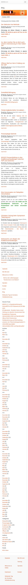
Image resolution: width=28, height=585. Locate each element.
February (4, 360)
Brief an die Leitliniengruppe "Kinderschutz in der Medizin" (11, 278)
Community (5, 527)
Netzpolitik (20, 26)
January (4, 353)
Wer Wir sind (5, 271)
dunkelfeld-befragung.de (11, 102)
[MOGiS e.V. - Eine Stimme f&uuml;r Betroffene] (14, 12)
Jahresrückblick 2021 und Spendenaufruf (13, 326)
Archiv (4, 289)
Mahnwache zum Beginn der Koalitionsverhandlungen (10, 239)
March (4, 334)
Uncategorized (6, 533)
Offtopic (3, 197)
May (3, 465)
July (3, 368)
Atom (7, 550)
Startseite (4, 268)
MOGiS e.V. (4, 2)
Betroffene (5, 529)
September (5, 347)
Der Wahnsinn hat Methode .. (11, 24)
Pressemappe (4, 163)
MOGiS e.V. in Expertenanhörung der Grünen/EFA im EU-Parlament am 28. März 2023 (13, 306)
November (5, 366)
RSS (3, 550)
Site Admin (5, 539)
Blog (3, 292)
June (3, 349)
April (3, 332)
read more (3, 36)
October (4, 345)
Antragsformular (19, 121)
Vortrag (19, 227)
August (4, 400)
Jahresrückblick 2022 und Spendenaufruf (13, 316)
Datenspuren (23, 223)
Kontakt (4, 286)
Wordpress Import (11, 26)
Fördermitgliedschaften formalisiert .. (13, 110)
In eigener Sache (22, 94)
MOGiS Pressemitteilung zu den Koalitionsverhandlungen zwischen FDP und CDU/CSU (12, 159)
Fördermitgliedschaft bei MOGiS (13, 125)
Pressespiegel (5, 141)
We (3, 545)
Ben (3, 543)
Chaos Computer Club (10, 225)
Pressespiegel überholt (8, 134)
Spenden (4, 283)
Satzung (20, 561)
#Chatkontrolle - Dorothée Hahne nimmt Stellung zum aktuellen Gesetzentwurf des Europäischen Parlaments (13, 312)
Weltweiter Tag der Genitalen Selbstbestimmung (10, 296)
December (5, 339)
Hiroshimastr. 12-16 (12, 256)
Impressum (8, 572)
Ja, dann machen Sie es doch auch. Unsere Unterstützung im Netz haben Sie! (13, 43)
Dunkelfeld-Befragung (8, 92)
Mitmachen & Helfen (7, 275)
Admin (4, 537)
